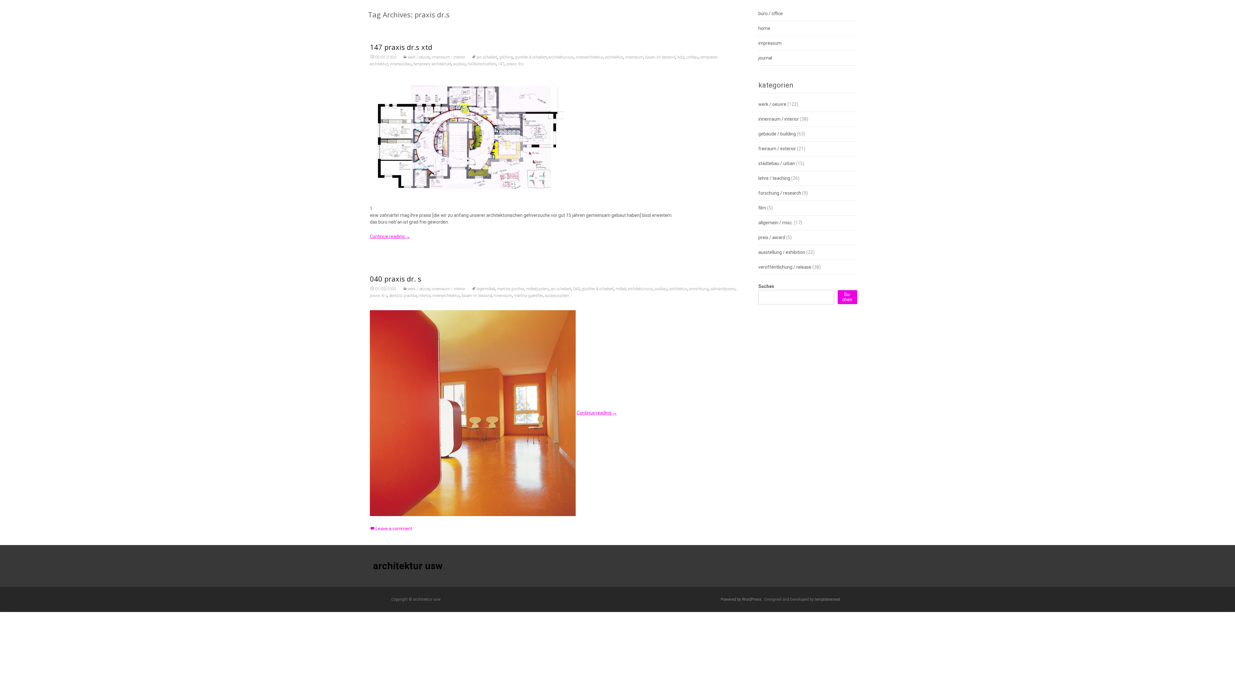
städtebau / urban (776, 163)
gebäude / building (777, 133)
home (764, 28)
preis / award (771, 237)
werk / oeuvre (419, 57)
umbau (692, 57)
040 (576, 289)
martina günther (510, 289)
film (762, 207)
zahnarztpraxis (723, 289)
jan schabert (487, 57)
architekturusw (561, 57)
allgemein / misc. (775, 222)
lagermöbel (486, 289)
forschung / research (779, 193)
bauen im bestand (660, 57)
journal (765, 57)
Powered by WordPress (742, 599)
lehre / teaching (774, 178)
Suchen (766, 286)
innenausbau (401, 64)
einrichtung (699, 289)
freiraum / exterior (777, 148)
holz (680, 57)
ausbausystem (557, 295)
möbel (621, 289)
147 (501, 64)
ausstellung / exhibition (781, 252)
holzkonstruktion (482, 64)
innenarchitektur (589, 57)
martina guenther (528, 295)
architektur (614, 57)
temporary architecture (432, 64)
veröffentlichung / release (784, 267)
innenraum (634, 57)
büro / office (770, 13)
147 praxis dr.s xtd (401, 47)
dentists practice (403, 295)
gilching (506, 57)
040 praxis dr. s (395, 278)
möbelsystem (537, 289)
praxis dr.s (515, 64)
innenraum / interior (448, 57)
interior (424, 295)
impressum (770, 43)
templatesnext (827, 599)
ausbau (459, 64)
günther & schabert (531, 57)
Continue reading (390, 236)
